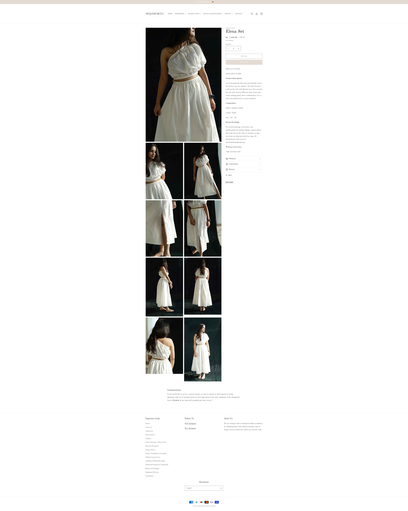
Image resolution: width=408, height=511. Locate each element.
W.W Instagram (190, 423)
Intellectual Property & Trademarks (157, 464)
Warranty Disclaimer (152, 446)
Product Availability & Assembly (156, 453)
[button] (180, 14)
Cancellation (150, 476)
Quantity (228, 44)
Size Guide (229, 182)
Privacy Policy (150, 435)
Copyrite (148, 438)
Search (148, 423)
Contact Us (149, 431)
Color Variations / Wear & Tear (156, 442)
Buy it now (244, 62)
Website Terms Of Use (153, 457)
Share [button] (230, 175)
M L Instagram (190, 428)
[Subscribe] (220, 488)
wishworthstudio (201, 506)
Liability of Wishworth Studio (155, 461)
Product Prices (150, 449)
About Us (149, 427)
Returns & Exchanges (152, 468)
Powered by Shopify (211, 506)
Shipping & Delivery (152, 472)
